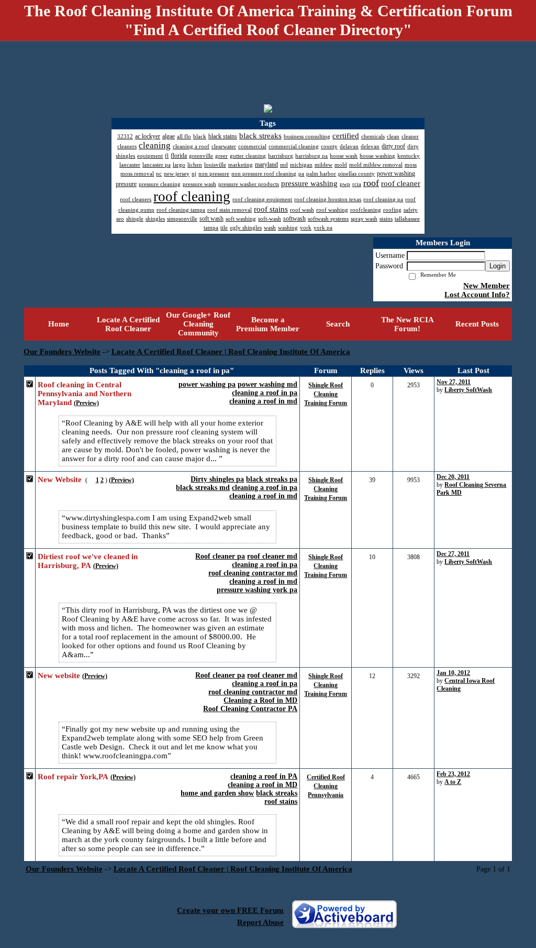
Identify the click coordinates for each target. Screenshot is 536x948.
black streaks (276, 793)
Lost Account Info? (477, 294)
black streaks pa (271, 479)
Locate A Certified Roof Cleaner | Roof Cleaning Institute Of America (230, 351)
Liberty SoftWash (468, 390)
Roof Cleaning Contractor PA (250, 709)
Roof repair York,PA (73, 776)
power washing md (267, 384)
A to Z (452, 782)
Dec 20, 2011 (453, 477)
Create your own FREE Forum (230, 910)
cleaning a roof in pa (264, 393)
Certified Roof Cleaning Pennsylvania (326, 786)
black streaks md (203, 488)
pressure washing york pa (257, 590)
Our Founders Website (62, 351)
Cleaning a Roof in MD (260, 700)
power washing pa (207, 384)
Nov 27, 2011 (454, 382)
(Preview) (86, 403)
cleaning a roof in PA (263, 776)
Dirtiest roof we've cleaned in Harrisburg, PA (88, 561)
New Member (486, 285)
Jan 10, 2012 (453, 673)
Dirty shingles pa (217, 479)
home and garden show (217, 793)
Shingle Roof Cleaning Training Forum (325, 394)
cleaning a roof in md (263, 401)
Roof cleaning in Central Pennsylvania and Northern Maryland (84, 393)
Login (497, 266)
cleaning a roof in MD (262, 785)
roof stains (280, 801)
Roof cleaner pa (220, 556)
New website (59, 675)
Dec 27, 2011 (453, 554)
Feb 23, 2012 (453, 774)
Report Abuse (260, 922)
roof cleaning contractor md (252, 573)
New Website (60, 479)
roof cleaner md (272, 556)
